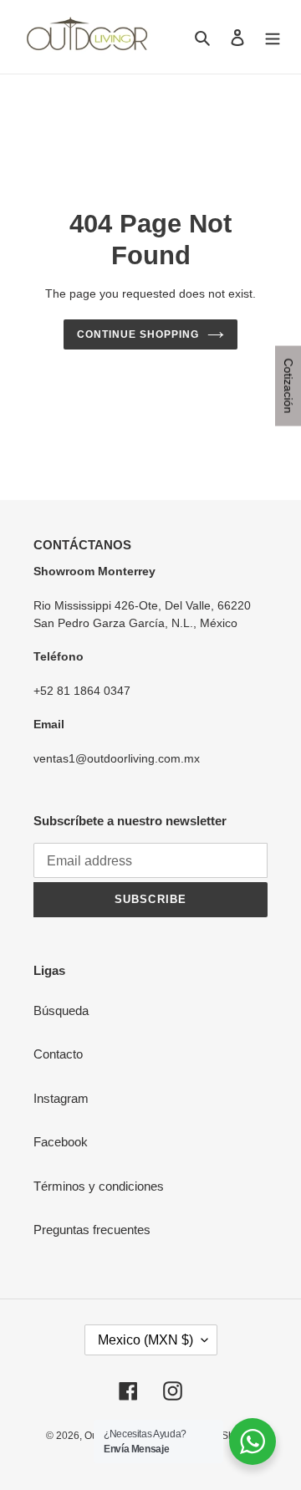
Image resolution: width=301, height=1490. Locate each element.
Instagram (61, 1098)
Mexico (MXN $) (145, 1340)
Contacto (58, 1054)
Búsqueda (61, 1010)
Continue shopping (138, 334)
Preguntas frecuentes (91, 1229)
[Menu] (272, 37)
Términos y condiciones (98, 1186)
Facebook (60, 1142)
